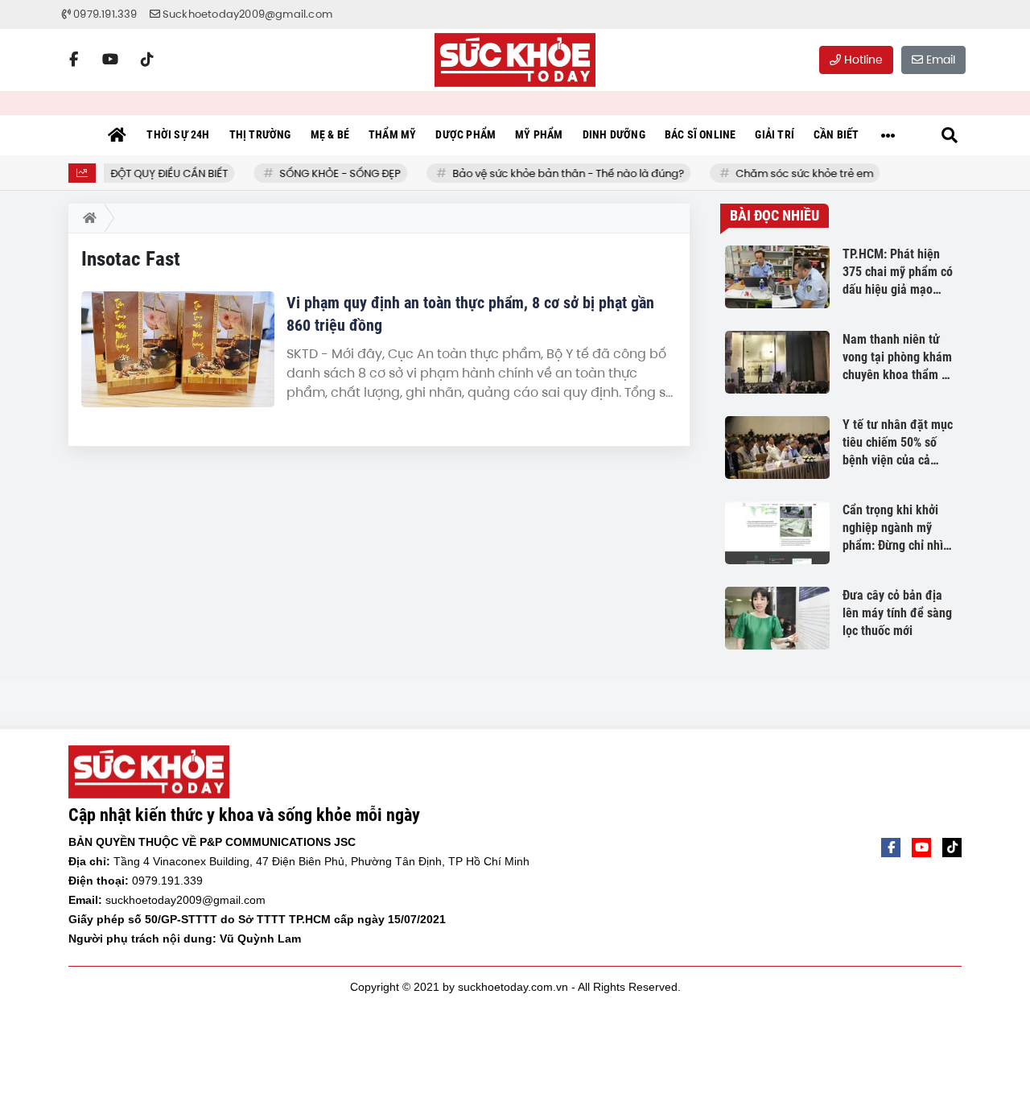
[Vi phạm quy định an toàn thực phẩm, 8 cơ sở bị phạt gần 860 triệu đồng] (177, 349)
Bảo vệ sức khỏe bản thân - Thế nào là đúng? (561, 173)
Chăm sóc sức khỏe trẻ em (797, 173)
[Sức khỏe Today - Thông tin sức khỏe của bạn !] (515, 60)
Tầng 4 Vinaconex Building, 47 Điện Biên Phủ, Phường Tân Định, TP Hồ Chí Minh (321, 861)
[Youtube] (110, 59)
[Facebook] (73, 59)
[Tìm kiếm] (949, 135)
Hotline (862, 59)
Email (939, 59)
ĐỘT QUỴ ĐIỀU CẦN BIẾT (161, 173)
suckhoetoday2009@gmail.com (185, 899)
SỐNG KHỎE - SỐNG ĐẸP (332, 173)
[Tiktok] (147, 59)
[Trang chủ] (117, 135)
